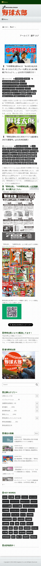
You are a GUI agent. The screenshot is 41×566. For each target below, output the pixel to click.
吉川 (13, 158)
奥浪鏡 (4, 161)
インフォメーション (8, 399)
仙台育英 (9, 93)
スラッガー (6, 151)
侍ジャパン (16, 93)
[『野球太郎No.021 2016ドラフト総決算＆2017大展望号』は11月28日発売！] (20, 124)
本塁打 (34, 163)
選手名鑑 (22, 532)
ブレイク (14, 153)
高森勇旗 (33, 537)
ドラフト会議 (34, 151)
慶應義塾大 (12, 163)
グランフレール (23, 86)
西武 (10, 532)
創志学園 (29, 156)
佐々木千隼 (16, 156)
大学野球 (27, 158)
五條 (4, 93)
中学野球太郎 (19, 78)
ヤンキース (6, 515)
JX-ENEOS (16, 81)
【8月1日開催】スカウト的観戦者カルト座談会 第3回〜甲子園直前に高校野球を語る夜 (20, 450)
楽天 (15, 528)
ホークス (23, 510)
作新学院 (23, 156)
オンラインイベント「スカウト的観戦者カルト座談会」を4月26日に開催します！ (20, 482)
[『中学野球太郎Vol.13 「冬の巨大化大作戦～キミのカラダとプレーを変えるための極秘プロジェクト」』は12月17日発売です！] (20, 53)
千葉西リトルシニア (19, 96)
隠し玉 (19, 537)
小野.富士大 (15, 161)
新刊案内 (26, 78)
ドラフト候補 (6, 153)
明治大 (29, 163)
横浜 (20, 528)
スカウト (34, 148)
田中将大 (34, 528)
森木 (10, 528)
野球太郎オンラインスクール (10, 418)
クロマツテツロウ (18, 148)
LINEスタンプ (6, 396)
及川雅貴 (29, 96)
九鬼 (34, 91)
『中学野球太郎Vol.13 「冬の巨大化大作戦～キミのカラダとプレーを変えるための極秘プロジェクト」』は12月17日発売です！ (19, 69)
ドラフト (27, 88)
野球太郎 (25, 146)
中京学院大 (22, 91)
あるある (9, 148)
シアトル (31, 86)
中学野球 (29, 91)
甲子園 (5, 532)
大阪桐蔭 (28, 519)
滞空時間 (27, 528)
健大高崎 (23, 93)
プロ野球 (5, 510)
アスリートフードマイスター (10, 83)
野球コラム (5, 414)
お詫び (18, 497)
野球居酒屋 (6, 537)
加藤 (34, 93)
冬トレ (29, 93)
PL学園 (11, 497)
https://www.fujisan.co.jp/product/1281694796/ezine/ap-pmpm (20, 338)
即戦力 (4, 158)
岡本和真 (27, 161)
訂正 (15, 532)
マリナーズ (15, 91)
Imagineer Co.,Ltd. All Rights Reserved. (27, 562)
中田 (31, 153)
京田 (35, 153)
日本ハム (29, 524)
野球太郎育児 (6, 425)
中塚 (27, 153)
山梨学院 (5, 524)
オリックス (23, 83)
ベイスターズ (15, 510)
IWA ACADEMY (7, 81)
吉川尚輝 (18, 158)
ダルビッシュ (25, 501)
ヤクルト (31, 510)
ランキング (15, 515)
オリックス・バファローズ (10, 86)
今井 (4, 156)
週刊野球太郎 (6, 410)
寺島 (9, 161)
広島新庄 (5, 163)
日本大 (24, 163)
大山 (33, 158)
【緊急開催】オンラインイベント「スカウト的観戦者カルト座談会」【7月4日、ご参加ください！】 (20, 472)
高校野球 (26, 537)
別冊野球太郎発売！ (8, 403)
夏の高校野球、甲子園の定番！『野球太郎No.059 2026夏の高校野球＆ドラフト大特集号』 (20, 461)
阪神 (13, 537)
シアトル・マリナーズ (9, 88)
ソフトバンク (20, 88)
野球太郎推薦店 (6, 422)
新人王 (19, 163)
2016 (33, 146)
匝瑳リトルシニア (7, 96)
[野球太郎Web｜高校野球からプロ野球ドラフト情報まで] (14, 9)
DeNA (5, 497)
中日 (14, 519)
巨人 (12, 524)
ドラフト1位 (25, 151)
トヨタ (19, 151)
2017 (4, 148)
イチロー (24, 497)
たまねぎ (12, 151)
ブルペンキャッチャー (30, 506)
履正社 (22, 161)
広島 (17, 524)
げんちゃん (28, 148)
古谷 (9, 158)
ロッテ (23, 515)
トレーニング (6, 91)
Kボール (22, 81)
